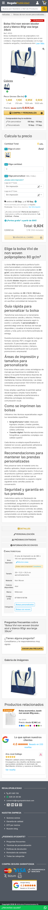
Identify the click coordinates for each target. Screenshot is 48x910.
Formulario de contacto (16, 852)
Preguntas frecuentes (16, 842)
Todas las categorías (15, 856)
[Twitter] (8, 804)
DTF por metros (13, 825)
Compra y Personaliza (24, 113)
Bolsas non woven (23, 609)
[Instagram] (20, 804)
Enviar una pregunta (32, 648)
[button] (25, 96)
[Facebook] (16, 804)
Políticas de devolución (17, 849)
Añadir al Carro (24, 237)
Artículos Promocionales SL (28, 904)
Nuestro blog (12, 829)
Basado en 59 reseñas (27, 888)
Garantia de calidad (15, 821)
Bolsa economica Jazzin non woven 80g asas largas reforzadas (30, 713)
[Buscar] (44, 8)
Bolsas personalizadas (25, 604)
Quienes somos (13, 818)
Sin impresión (12, 186)
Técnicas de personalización (19, 845)
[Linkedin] (12, 804)
